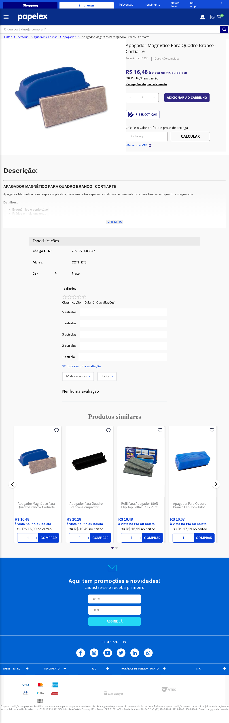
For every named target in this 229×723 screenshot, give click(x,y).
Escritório (23, 37)
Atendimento (152, 4)
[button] (114, 366)
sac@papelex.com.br (217, 709)
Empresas (86, 5)
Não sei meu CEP (136, 145)
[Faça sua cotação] (211, 17)
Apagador (69, 37)
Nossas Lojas (175, 4)
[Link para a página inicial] (8, 37)
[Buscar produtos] (224, 29)
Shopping (30, 5)
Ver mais (114, 222)
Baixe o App (206, 4)
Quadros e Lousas (45, 37)
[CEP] (147, 133)
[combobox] (114, 29)
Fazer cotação (146, 114)
